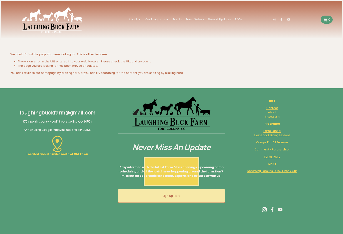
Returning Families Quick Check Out (272, 171)
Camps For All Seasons (272, 142)
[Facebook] (281, 19)
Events (177, 19)
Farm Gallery (195, 19)
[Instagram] (274, 19)
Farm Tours (272, 157)
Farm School (272, 131)
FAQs (238, 19)
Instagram (272, 116)
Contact (272, 108)
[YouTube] (288, 19)
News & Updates (219, 19)
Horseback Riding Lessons (272, 135)
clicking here (70, 73)
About (272, 112)
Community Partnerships (272, 149)
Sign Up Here (171, 196)
